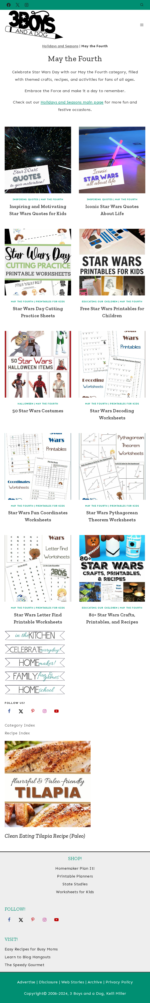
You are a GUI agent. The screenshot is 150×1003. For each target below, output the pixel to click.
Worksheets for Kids (75, 891)
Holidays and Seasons (60, 46)
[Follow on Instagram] (44, 710)
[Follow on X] (20, 710)
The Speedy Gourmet (24, 964)
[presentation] (38, 160)
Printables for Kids (50, 301)
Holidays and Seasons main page (72, 102)
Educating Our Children (99, 301)
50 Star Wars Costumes (37, 410)
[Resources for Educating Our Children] (75, 690)
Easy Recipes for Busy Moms (31, 949)
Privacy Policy (119, 982)
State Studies (75, 884)
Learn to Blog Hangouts (28, 957)
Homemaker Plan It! (75, 868)
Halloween (25, 403)
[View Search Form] (141, 4)
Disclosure (48, 982)
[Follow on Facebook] (9, 710)
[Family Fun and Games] (75, 676)
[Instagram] (26, 5)
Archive (95, 982)
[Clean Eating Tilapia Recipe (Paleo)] (75, 784)
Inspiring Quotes (25, 199)
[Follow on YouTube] (56, 710)
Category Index (20, 725)
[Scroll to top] (140, 987)
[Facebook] (8, 5)
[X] (17, 5)
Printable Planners (75, 876)
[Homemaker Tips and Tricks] (75, 663)
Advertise (26, 982)
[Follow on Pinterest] (32, 710)
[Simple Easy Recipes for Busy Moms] (75, 636)
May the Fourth (52, 199)
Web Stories (72, 982)
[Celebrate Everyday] (75, 649)
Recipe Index (17, 733)
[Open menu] (141, 25)
